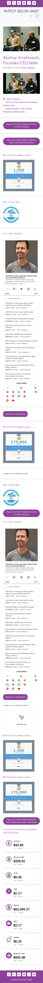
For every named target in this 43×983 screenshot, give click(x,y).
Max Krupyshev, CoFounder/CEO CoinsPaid (21, 341)
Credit (8, 99)
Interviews (16, 99)
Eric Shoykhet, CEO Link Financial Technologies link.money (17, 375)
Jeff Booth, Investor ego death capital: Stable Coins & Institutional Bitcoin (19, 304)
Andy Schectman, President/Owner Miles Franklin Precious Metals (20, 357)
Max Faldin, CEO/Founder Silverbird (18, 334)
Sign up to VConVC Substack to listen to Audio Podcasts (21, 125)
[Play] (21, 83)
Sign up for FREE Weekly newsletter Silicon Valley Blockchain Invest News (21, 821)
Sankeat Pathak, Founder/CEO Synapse (19, 319)
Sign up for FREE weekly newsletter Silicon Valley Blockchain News (21, 141)
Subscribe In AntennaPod (15, 414)
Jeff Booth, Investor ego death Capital (19, 312)
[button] (31, 16)
